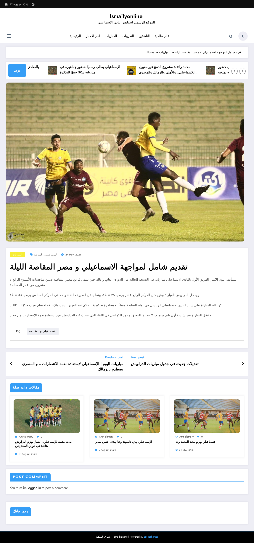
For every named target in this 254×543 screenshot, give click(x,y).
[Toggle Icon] (9, 36)
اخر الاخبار (93, 36)
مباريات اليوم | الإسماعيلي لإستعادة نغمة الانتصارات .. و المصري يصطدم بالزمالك (72, 366)
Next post (137, 357)
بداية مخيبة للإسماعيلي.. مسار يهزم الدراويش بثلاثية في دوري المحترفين (43, 444)
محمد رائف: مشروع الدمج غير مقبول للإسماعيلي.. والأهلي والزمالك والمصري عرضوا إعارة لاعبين (156, 69)
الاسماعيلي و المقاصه (45, 254)
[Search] (231, 36)
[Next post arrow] (243, 364)
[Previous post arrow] (11, 364)
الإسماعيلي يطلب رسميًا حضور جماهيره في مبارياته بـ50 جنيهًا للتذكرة (80, 69)
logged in (34, 487)
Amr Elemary (26, 436)
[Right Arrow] (242, 71)
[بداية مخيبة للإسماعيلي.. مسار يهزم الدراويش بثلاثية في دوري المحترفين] (47, 416)
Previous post (114, 357)
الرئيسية (75, 36)
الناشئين (144, 36)
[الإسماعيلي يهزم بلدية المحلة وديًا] (207, 416)
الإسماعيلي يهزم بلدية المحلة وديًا (196, 442)
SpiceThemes (151, 537)
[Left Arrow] (234, 71)
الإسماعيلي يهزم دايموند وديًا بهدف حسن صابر (123, 442)
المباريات (111, 36)
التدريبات (128, 36)
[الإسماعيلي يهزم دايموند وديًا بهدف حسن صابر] (127, 416)
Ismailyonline (126, 16)
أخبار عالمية (163, 36)
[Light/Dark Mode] (243, 36)
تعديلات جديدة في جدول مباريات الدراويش (165, 364)
